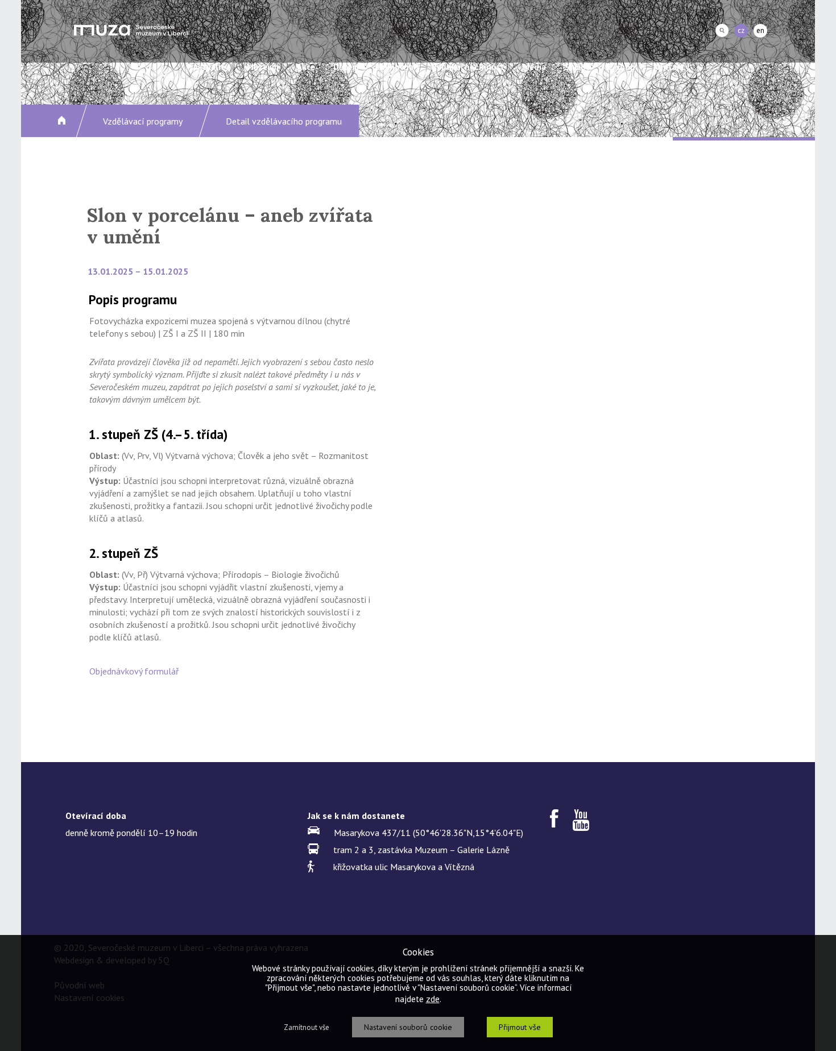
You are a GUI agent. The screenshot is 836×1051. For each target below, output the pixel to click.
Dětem (346, 66)
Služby (577, 66)
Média (534, 66)
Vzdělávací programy (143, 121)
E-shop (621, 66)
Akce (306, 66)
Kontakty (671, 66)
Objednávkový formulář (134, 671)
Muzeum (263, 66)
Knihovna (395, 66)
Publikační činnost (468, 66)
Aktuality (211, 66)
